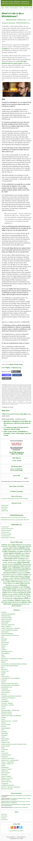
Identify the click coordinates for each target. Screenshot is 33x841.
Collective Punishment (17, 549)
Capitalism (21, 548)
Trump (28, 596)
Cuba (22, 553)
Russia (4, 592)
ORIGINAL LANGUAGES (7, 778)
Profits (18, 589)
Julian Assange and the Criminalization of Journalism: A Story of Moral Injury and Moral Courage (17, 433)
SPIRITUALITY (4, 771)
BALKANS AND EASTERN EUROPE (9, 665)
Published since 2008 (16, 838)
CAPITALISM (4, 699)
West (29, 602)
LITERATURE (4, 749)
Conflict (4, 551)
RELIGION (3, 726)
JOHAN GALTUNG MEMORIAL (8, 614)
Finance (23, 560)
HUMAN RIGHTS (5, 642)
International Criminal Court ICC (19, 571)
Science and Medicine (19, 592)
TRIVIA (2, 747)
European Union (7, 560)
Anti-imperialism (26, 545)
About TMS (26, 7)
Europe (26, 558)
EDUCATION (4, 669)
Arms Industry (12, 546)
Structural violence (8, 596)
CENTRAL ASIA (5, 671)
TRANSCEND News (6, 616)
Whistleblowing (16, 604)
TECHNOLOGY (4, 644)
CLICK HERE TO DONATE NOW (16, 444)
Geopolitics (18, 564)
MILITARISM (4, 639)
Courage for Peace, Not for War (20, 807)
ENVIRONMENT (5, 701)
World (14, 606)
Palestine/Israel (7, 587)
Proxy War (24, 589)
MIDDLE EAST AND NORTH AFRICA (9, 683)
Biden (23, 546)
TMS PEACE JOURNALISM (7, 624)
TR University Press (5, 535)
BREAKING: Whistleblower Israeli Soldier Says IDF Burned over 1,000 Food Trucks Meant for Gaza (17, 423)
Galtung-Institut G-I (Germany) (8, 537)
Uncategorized (4, 783)
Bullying (16, 548)
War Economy (17, 602)
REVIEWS (3, 717)
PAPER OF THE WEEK (6, 619)
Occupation (16, 583)
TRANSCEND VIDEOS (6, 617)
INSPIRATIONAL (5, 767)
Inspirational (15, 569)
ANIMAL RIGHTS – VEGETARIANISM (9, 760)
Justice (12, 576)
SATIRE (3, 719)
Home (2, 7)
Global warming (26, 564)
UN (11, 598)
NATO (13, 582)
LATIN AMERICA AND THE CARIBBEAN (10, 678)
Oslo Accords (15, 585)
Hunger (10, 568)
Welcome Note (4, 510)
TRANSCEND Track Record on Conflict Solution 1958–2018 (15, 519)
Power (14, 589)
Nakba (9, 581)
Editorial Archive (5, 505)
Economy (22, 556)
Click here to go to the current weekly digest (14, 414)
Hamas (4, 566)
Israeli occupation (22, 574)
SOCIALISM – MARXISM (7, 703)
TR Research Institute (6, 534)
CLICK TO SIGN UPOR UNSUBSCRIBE (16, 469)
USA (26, 598)
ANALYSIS (3, 640)
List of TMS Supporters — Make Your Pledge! (16, 453)
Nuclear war (27, 581)
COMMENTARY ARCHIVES (7, 785)
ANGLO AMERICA (5, 653)
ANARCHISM (4, 740)
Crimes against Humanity (12, 553)
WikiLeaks (27, 604)
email (15, 371)
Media (23, 578)
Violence (17, 600)
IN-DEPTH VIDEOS (5, 780)
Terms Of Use (4, 816)
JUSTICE (3, 657)
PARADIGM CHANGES (6, 714)
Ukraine (7, 598)
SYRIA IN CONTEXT (6, 690)
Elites (27, 556)
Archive (7, 7)
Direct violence (20, 555)
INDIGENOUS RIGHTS (6, 712)
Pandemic (16, 587)
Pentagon (26, 587)
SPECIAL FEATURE (5, 724)
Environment (8, 558)
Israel (27, 573)
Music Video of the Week (7, 788)
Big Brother (28, 546)
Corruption (20, 551)
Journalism (6, 576)
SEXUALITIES (4, 756)
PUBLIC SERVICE (5, 746)
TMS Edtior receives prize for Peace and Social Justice (13, 517)
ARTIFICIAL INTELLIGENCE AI (8, 698)
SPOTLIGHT (4, 680)
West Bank (7, 604)
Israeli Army (13, 574)
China (28, 548)
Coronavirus (12, 551)
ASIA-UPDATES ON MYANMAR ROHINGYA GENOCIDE (14, 664)
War (3, 602)
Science (9, 592)
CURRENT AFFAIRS (6, 755)
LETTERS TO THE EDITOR (7, 758)
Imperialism (16, 568)
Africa (9, 545)
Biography (6, 548)
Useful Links (4, 814)
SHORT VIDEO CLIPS (6, 781)
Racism (9, 590)
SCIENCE (3, 722)
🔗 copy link (6, 378)
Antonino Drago (5, 801)
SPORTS (3, 765)
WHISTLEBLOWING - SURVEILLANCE (16, 20)
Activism (4, 545)
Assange (19, 546)
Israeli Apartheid (6, 574)
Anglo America (16, 545)
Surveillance (18, 596)
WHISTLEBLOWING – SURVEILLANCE (10, 710)
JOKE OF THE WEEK (6, 776)
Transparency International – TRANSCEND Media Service (16, 23)
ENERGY (3, 662)
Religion (14, 590)
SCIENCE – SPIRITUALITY (7, 763)
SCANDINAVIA (4, 689)
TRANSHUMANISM (5, 728)
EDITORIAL (4, 612)
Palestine (23, 585)
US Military (10, 600)
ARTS (2, 730)
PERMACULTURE (5, 742)
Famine (15, 560)
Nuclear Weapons (8, 583)
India (22, 568)
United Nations (18, 598)
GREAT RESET (4, 733)
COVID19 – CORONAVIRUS (7, 762)
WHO (22, 604)
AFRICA (3, 648)
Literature (5, 578)
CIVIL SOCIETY (4, 753)
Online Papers (4, 507)
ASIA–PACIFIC (4, 660)
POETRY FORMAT (5, 772)
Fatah (19, 560)
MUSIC (3, 751)
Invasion (20, 572)
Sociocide (10, 594)
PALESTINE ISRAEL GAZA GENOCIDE (10, 685)
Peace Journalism (14, 7)
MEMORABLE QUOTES (6, 651)
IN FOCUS (3, 646)
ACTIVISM (3, 649)
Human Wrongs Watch (16, 364)
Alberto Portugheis (5, 804)
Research (20, 590)
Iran (24, 572)
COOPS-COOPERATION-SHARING (9, 630)
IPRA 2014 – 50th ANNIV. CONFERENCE (10, 787)
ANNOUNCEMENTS (6, 621)
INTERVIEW (4, 731)
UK (3, 598)
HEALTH (3, 708)
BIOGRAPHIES (4, 623)
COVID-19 (27, 551)
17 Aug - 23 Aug (16, 460)
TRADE (3, 737)
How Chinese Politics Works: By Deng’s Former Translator (14, 498)
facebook (17, 375)
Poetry (4, 589)
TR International (5, 527)
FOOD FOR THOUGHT (6, 769)
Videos (20, 7)
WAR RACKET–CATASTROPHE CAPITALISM (11, 658)
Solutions (16, 594)
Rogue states (26, 590)
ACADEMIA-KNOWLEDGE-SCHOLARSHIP (11, 696)
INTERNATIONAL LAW (6, 687)
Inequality (9, 569)
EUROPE (3, 673)
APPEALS (3, 681)
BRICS (11, 548)
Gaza (19, 562)
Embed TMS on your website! (16, 830)
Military (7, 580)
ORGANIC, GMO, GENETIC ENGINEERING (11, 715)
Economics (16, 557)
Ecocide (10, 556)
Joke (30, 574)
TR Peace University (6, 530)
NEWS (2, 655)
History (22, 566)
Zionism (18, 606)
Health (10, 566)
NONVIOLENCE (5, 632)
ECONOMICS (4, 735)
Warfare (24, 602)
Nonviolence (19, 581)
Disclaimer (3, 817)
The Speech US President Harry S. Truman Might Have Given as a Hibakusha (16, 799)
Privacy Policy (4, 819)
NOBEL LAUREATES (6, 626)
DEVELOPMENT (5, 739)
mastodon (7, 375)
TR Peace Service (5, 532)
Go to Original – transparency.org (11, 367)
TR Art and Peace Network (7, 528)
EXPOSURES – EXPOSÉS (7, 705)
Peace (21, 587)
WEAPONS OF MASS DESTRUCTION (10, 635)
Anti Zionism (4, 546)
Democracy (12, 555)
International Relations (10, 573)
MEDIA (2, 674)
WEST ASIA (4, 694)
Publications (4, 509)
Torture (24, 596)
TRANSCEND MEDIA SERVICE (15, 2)
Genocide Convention (8, 564)
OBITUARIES (4, 774)
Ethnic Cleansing (18, 558)
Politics (8, 589)
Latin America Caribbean (22, 576)
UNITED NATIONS (5, 692)
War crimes (8, 602)
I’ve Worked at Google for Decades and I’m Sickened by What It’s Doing (16, 428)
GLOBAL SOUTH (5, 676)
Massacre (17, 578)
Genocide (26, 562)
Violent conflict (25, 600)
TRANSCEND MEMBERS (7, 633)
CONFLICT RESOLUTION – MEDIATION (10, 628)
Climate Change (6, 549)
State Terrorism (24, 594)
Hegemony (16, 566)
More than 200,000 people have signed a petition (14, 62)
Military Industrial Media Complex (19, 580)
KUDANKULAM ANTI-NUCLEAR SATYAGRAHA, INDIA (13, 744)
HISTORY (3, 706)
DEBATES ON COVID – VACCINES (9, 721)
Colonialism (26, 549)
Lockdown (11, 578)
